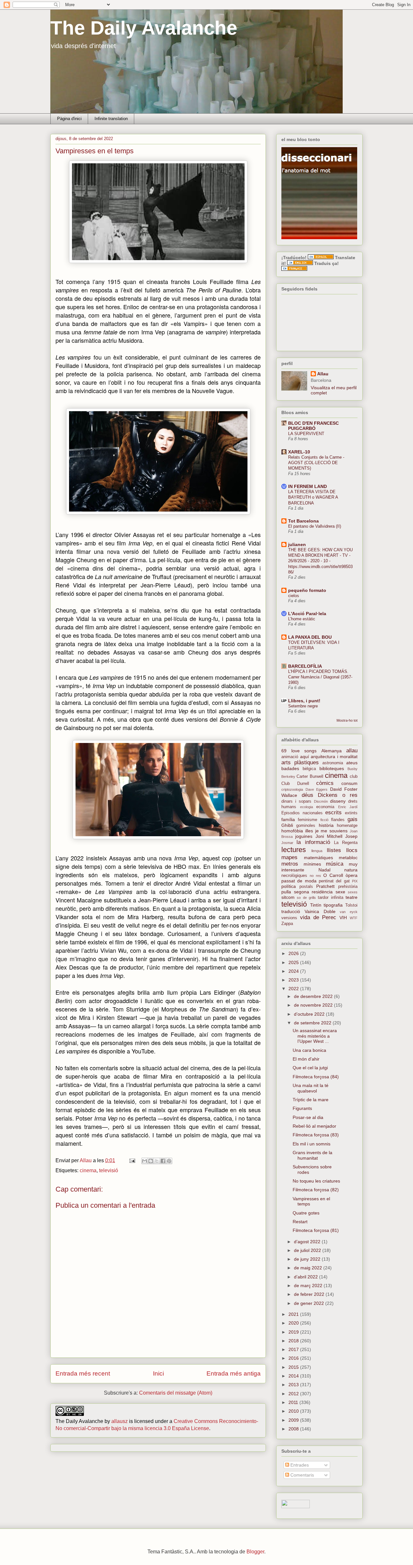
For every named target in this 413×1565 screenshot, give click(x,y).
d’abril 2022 (306, 1276)
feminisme (307, 820)
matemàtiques (318, 857)
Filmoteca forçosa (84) (316, 1076)
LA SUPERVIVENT (306, 433)
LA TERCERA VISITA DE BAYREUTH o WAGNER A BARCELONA (313, 497)
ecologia (306, 807)
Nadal (324, 869)
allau (352, 750)
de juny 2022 (308, 1259)
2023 (294, 979)
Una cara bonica (309, 1050)
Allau (322, 373)
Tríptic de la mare (310, 1099)
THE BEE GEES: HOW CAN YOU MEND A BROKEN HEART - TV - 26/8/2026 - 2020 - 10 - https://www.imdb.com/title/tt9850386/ (320, 560)
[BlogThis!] (150, 1161)
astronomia (332, 763)
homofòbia (292, 830)
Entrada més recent (82, 1373)
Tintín (315, 905)
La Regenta (346, 842)
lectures (293, 850)
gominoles (305, 825)
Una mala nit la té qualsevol (310, 1088)
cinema (88, 1170)
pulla (286, 891)
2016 (294, 1358)
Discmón (321, 801)
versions (289, 918)
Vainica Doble (320, 911)
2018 (294, 1340)
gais (353, 819)
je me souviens (331, 830)
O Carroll (333, 875)
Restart (300, 1221)
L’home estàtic (301, 618)
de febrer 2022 (310, 1294)
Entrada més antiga (233, 1373)
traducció (290, 911)
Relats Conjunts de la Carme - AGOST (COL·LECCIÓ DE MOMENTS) (316, 463)
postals (306, 886)
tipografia (333, 905)
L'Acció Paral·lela (307, 613)
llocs (352, 850)
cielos (293, 595)
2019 (294, 1332)
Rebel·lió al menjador (314, 1126)
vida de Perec (318, 917)
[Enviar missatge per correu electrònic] (131, 1160)
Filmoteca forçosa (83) (316, 1134)
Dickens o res (338, 795)
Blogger (255, 1551)
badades (290, 768)
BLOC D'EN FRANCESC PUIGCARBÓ (313, 426)
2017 (294, 1349)
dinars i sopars (296, 801)
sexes (353, 892)
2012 (294, 1393)
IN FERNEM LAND (307, 486)
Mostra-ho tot (347, 720)
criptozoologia (292, 789)
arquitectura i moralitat (334, 756)
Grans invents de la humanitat (312, 1155)
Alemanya (331, 750)
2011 (293, 1402)
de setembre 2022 (313, 1022)
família (288, 819)
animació (289, 757)
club (354, 776)
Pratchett (325, 886)
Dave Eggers (317, 789)
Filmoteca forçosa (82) (316, 1189)
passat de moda (299, 880)
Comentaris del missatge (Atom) (175, 1393)
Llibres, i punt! (304, 700)
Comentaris (301, 1475)
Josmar (287, 843)
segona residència (313, 891)
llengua (316, 851)
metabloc (348, 857)
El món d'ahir (306, 1059)
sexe (340, 891)
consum (349, 783)
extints (351, 813)
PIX (355, 881)
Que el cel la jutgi (310, 1067)
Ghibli (287, 825)
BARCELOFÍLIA (305, 666)
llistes (334, 850)
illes (309, 830)
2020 (294, 1323)
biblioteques (331, 768)
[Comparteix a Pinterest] (169, 1161)
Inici (158, 1373)
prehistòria (348, 886)
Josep (351, 836)
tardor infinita (330, 897)
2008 (294, 1428)
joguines (303, 836)
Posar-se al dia (308, 1117)
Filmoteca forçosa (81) (316, 1230)
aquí (304, 756)
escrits (333, 812)
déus (307, 795)
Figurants (302, 1108)
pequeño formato (307, 590)
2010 (294, 1411)
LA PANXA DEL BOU (310, 637)
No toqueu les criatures (316, 1181)
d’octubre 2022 (310, 1014)
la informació (313, 842)
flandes (338, 820)
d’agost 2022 (308, 1241)
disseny (338, 801)
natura (351, 869)
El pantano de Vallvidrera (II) (314, 526)
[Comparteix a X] (157, 1161)
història (326, 825)
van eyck (349, 912)
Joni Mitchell (329, 836)
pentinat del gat (334, 881)
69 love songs (299, 750)
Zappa (287, 923)
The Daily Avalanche (143, 28)
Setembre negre (303, 706)
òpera (352, 875)
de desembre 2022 (314, 996)
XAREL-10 (299, 451)
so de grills (306, 897)
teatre (352, 897)
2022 (294, 988)
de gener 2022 (309, 1303)
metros (289, 864)
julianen (297, 544)
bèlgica (309, 769)
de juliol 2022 (308, 1250)
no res (315, 876)
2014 (294, 1375)
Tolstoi (351, 905)
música (334, 864)
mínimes (312, 864)
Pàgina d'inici (69, 118)
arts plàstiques (300, 762)
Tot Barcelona (303, 520)
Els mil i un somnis (311, 1143)
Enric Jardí (348, 807)
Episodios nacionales (302, 813)
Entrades (299, 1465)
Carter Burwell (310, 776)
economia (325, 807)
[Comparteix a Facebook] (163, 1161)
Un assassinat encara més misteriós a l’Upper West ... (315, 1036)
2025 (294, 962)
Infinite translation (111, 118)
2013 (294, 1384)
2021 (294, 1314)
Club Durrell (295, 783)
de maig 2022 (308, 1267)
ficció (324, 820)
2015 (294, 1367)
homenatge (347, 825)
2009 (294, 1420)
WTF (354, 918)
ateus (352, 762)
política (288, 886)
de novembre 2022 (314, 1005)
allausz (119, 1421)
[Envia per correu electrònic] (144, 1161)
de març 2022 (309, 1285)
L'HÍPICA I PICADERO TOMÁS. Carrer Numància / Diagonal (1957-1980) (320, 677)
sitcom (288, 897)
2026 (294, 953)
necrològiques (294, 875)
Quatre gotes (306, 1212)
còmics (325, 783)
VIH (343, 917)
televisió (108, 1170)
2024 (294, 971)
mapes (289, 857)
